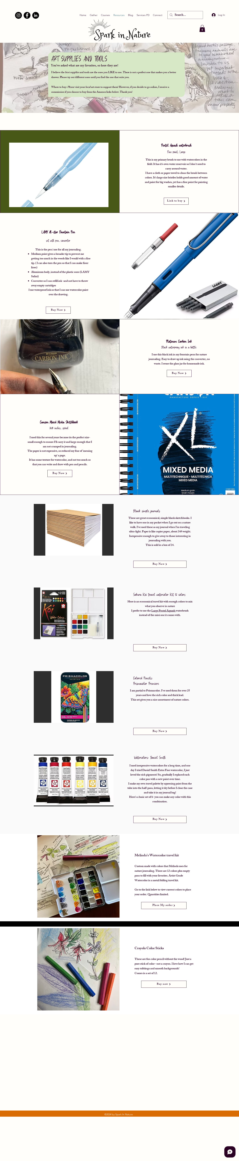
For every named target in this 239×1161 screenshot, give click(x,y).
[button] (202, 28)
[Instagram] (18, 15)
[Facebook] (27, 15)
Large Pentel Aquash (163, 611)
